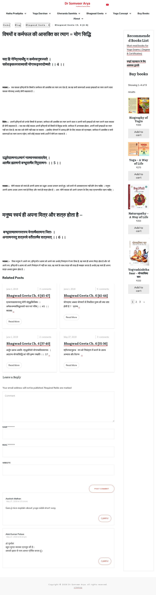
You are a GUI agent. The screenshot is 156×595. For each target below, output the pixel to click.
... (13, 310)
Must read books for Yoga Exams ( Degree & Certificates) (138, 49)
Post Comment (101, 489)
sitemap (78, 587)
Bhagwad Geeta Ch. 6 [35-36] (86, 343)
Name (8, 427)
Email (8, 445)
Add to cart (138, 133)
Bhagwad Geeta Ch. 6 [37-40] (28, 343)
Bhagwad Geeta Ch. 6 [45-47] (28, 295)
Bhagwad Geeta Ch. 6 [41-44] (86, 295)
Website (6, 463)
